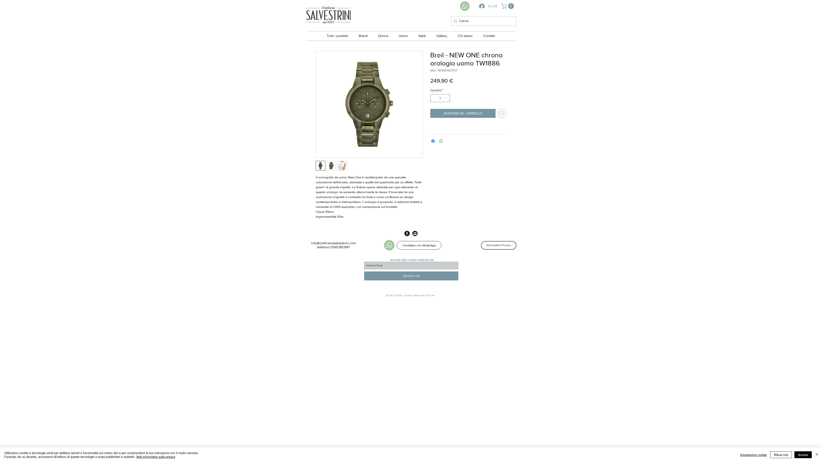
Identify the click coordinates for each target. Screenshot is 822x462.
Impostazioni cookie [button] (753, 455)
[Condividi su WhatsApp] (441, 141)
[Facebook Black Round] (407, 233)
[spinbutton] (440, 98)
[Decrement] (433, 98)
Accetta (803, 455)
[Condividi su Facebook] (433, 141)
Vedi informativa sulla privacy (155, 457)
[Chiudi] (816, 455)
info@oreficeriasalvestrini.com (333, 243)
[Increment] (446, 98)
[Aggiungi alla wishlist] (501, 113)
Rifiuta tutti (781, 455)
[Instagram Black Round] (415, 233)
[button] (508, 6)
